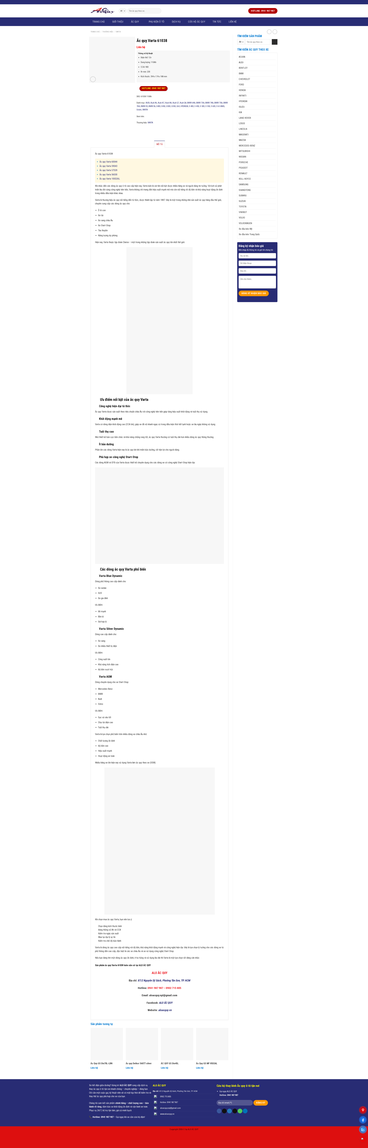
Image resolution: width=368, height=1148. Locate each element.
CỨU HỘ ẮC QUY (196, 21)
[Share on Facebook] (138, 129)
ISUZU (242, 106)
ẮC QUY (135, 21)
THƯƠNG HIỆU (107, 32)
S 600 (213, 106)
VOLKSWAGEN (245, 223)
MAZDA (242, 140)
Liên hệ (233, 21)
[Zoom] (93, 79)
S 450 (196, 106)
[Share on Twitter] (141, 129)
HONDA (242, 90)
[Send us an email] (273, 2)
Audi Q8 (183, 102)
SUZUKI (242, 201)
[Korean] (112, 1)
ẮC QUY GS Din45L (170, 1063)
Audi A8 (168, 102)
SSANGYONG (245, 190)
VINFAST (243, 212)
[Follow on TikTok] (224, 1111)
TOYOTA (242, 206)
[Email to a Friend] (145, 129)
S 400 (191, 106)
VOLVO (242, 217)
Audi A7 (161, 102)
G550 (173, 106)
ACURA (242, 56)
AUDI (241, 62)
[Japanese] (109, 1)
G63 (178, 106)
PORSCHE (243, 162)
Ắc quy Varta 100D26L (109, 178)
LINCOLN (243, 129)
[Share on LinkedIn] (152, 129)
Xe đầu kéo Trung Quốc (249, 234)
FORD (241, 84)
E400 (158, 106)
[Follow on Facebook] (268, 2)
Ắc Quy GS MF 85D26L (206, 1063)
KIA (240, 112)
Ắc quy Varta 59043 (108, 166)
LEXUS (242, 123)
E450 (163, 106)
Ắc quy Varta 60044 (108, 161)
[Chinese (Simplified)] (105, 1)
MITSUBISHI (244, 151)
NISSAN (242, 156)
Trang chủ (98, 21)
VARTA (118, 32)
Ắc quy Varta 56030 (108, 174)
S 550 (207, 106)
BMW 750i (218, 102)
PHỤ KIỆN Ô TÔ (156, 21)
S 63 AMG (220, 106)
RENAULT (243, 173)
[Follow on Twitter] (270, 2)
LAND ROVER (245, 118)
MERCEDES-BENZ (247, 145)
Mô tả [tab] (159, 144)
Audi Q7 (175, 102)
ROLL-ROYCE (245, 178)
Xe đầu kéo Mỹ (245, 229)
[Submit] (158, 10)
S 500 (202, 106)
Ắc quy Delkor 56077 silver (139, 1063)
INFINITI (242, 95)
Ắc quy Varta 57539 (108, 170)
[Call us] (276, 2)
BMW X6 (152, 106)
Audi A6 (154, 102)
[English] (101, 1)
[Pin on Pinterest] (149, 129)
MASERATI (244, 134)
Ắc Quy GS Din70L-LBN (101, 1063)
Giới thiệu (117, 21)
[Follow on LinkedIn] (245, 1111)
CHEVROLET (244, 79)
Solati (139, 109)
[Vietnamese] (97, 1)
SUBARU (243, 195)
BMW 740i (209, 102)
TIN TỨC (217, 21)
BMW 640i (191, 102)
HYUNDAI (243, 101)
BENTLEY (243, 68)
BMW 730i (200, 102)
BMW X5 (144, 106)
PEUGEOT (243, 167)
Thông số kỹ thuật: (145, 53)
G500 (168, 106)
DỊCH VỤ (176, 21)
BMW (241, 73)
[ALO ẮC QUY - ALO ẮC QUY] (102, 11)
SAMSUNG (243, 184)
